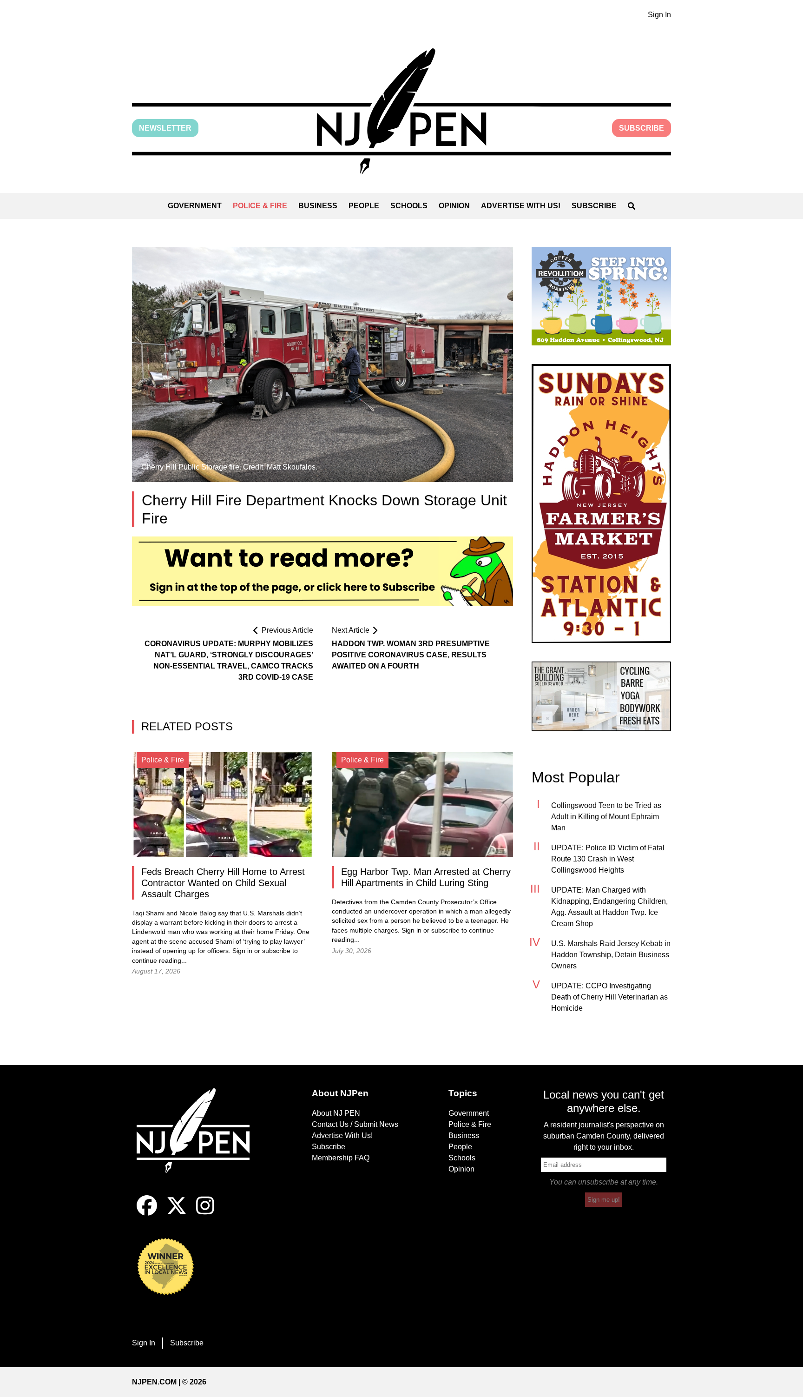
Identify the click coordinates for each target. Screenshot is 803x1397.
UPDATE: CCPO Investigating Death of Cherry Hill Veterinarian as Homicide (609, 997)
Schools (409, 206)
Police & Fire (260, 206)
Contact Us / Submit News (355, 1124)
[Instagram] (205, 1213)
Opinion (454, 206)
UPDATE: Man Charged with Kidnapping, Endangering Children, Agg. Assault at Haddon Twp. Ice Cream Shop (609, 906)
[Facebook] (147, 1213)
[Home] (199, 1141)
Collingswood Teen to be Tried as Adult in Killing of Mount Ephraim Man (606, 816)
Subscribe (641, 128)
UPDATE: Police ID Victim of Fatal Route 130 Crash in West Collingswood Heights (608, 859)
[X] (176, 1213)
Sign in (242, 950)
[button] (401, 111)
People (364, 206)
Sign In (659, 15)
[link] (601, 296)
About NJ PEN (336, 1113)
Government (195, 206)
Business (317, 206)
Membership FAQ (340, 1158)
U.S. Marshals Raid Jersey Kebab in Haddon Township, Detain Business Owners (611, 955)
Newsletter (165, 128)
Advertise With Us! (520, 206)
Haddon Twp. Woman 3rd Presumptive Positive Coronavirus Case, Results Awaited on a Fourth (411, 655)
